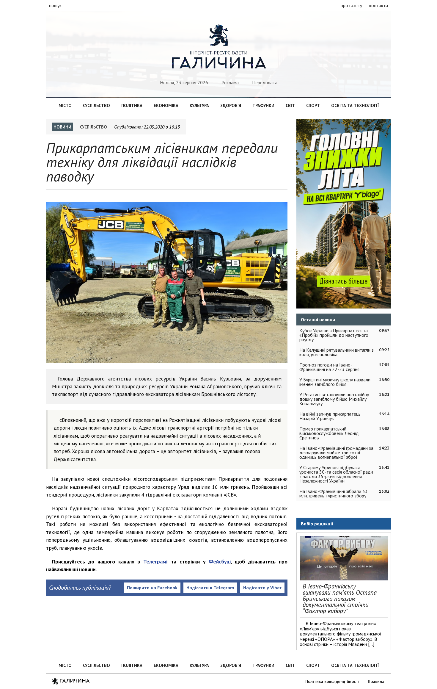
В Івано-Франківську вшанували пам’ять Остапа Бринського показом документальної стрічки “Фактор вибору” (340, 598)
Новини (62, 127)
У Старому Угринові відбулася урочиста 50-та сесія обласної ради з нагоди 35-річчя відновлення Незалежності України (336, 474)
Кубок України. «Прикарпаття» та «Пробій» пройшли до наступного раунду (333, 335)
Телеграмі (155, 561)
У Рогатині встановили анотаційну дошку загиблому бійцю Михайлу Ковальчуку (334, 399)
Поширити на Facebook (152, 588)
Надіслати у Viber (262, 588)
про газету (351, 5)
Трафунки (263, 105)
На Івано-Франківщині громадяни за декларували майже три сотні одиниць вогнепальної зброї (336, 452)
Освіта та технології (355, 105)
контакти (378, 5)
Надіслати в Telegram (210, 588)
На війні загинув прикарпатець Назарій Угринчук (330, 416)
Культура (199, 105)
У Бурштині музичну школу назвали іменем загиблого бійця (334, 382)
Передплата (264, 82)
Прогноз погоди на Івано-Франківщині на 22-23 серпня (329, 367)
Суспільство (96, 105)
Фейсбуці (220, 561)
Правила (376, 681)
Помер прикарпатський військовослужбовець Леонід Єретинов (329, 433)
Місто (65, 105)
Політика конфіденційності (332, 681)
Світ (290, 105)
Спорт (313, 105)
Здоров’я (230, 105)
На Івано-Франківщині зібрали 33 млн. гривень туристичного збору (333, 493)
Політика (131, 105)
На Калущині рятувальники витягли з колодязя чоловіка (336, 352)
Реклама (230, 82)
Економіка (166, 105)
